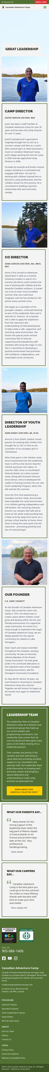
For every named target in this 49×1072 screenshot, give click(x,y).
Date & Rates (7, 1017)
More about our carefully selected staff (23, 790)
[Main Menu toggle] (45, 7)
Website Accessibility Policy (13, 1058)
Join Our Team (8, 1031)
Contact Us (6, 1039)
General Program (9, 1004)
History (5, 1035)
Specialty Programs (10, 1008)
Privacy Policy (7, 1050)
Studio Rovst (25, 1069)
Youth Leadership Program (13, 1013)
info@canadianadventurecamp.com (17, 984)
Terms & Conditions (10, 1054)
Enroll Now (41, 2)
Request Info (9, 2)
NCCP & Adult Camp (10, 1021)
